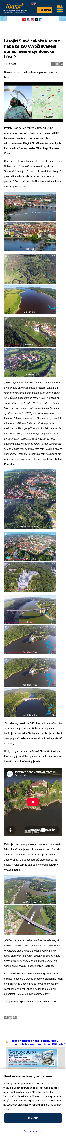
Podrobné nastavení (33, 1131)
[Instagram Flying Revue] (33, 20)
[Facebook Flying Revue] (29, 20)
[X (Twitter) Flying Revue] (37, 20)
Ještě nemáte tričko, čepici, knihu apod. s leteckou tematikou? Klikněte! (38, 1042)
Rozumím (33, 1118)
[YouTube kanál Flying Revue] (23, 20)
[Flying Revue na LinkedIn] (41, 20)
